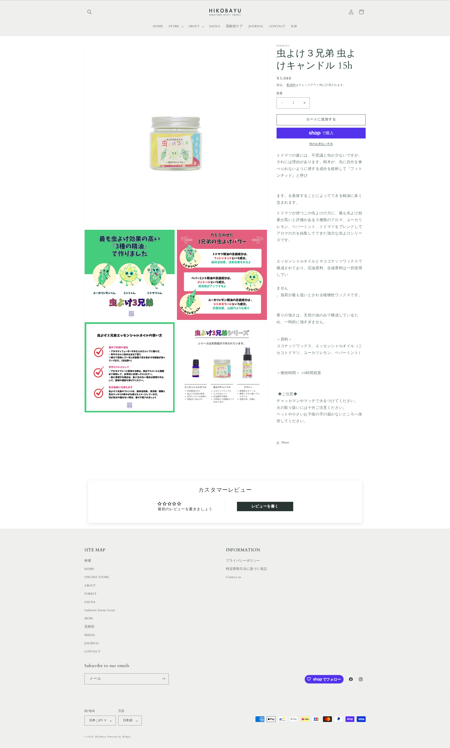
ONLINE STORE (96, 577)
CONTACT (92, 652)
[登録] (163, 678)
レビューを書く (265, 506)
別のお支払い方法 (321, 144)
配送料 (291, 85)
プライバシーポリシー (243, 561)
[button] (89, 12)
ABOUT (90, 586)
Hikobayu (100, 737)
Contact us (233, 577)
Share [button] (285, 442)
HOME (89, 569)
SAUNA (90, 602)
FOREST (90, 594)
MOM (88, 619)
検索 (87, 561)
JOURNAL (91, 644)
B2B (294, 26)
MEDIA (89, 635)
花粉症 (89, 627)
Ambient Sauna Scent (99, 611)
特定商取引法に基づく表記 (246, 569)
